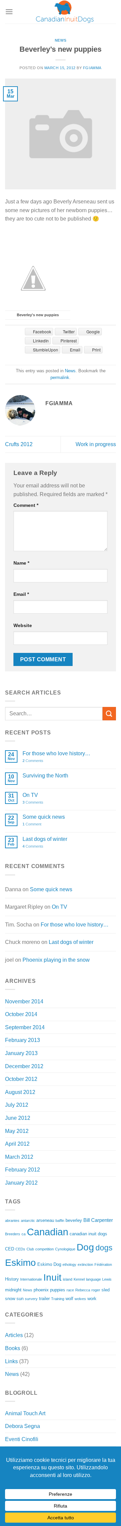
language (93, 1279)
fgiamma (92, 68)
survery (31, 1299)
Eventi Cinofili (21, 1439)
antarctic (28, 1221)
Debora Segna (22, 1426)
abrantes (12, 1221)
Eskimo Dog (49, 1264)
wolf (69, 1298)
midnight (13, 1289)
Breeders (12, 1234)
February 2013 (22, 1040)
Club (30, 1249)
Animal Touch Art (25, 1413)
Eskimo (20, 1262)
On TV (30, 795)
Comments (33, 761)
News (60, 40)
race (70, 1290)
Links (11, 1361)
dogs (104, 1247)
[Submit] (109, 713)
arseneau (45, 1220)
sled (106, 1289)
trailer (44, 1298)
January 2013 (21, 1053)
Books (12, 1348)
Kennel (79, 1279)
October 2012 (21, 1079)
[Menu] (9, 11)
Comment (25, 505)
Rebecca (82, 1290)
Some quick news (44, 817)
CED (9, 1248)
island (67, 1279)
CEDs (20, 1249)
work (91, 1298)
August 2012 (20, 1092)
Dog (85, 1247)
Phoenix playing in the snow (56, 960)
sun (20, 1298)
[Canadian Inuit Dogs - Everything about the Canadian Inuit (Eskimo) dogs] (64, 11)
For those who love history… (56, 753)
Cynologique (65, 1249)
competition (44, 1249)
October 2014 (21, 1014)
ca (24, 1234)
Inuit (52, 1277)
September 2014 (25, 1027)
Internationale (31, 1279)
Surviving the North (45, 775)
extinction (85, 1264)
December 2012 (24, 1066)
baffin (59, 1221)
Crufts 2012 (19, 444)
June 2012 (17, 1118)
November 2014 (24, 1001)
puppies (57, 1289)
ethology (69, 1264)
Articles (14, 1335)
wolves (80, 1299)
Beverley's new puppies (38, 315)
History (12, 1279)
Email (21, 594)
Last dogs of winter (45, 839)
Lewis (107, 1279)
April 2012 (17, 1144)
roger (95, 1290)
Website (22, 625)
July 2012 (16, 1105)
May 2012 (17, 1131)
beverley (74, 1220)
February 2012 (22, 1170)
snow (10, 1298)
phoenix (41, 1289)
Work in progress (96, 444)
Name (21, 563)
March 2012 (19, 1157)
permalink (59, 377)
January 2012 (21, 1183)
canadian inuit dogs (88, 1233)
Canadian (47, 1231)
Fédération (103, 1264)
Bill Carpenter (98, 1220)
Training (57, 1299)
